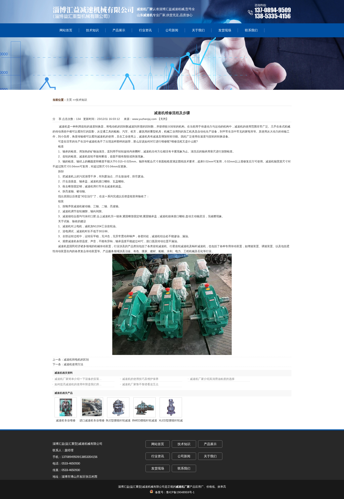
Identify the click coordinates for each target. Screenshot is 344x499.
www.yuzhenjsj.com (144, 119)
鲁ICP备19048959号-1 (180, 492)
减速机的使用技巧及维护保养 (140, 378)
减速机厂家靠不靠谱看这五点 (140, 384)
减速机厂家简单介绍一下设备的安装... (78, 378)
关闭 (163, 119)
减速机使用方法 (73, 364)
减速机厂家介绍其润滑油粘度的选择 (212, 378)
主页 (69, 99)
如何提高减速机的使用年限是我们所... (78, 384)
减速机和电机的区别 (76, 359)
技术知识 (81, 99)
